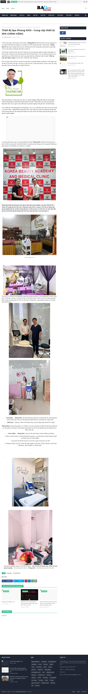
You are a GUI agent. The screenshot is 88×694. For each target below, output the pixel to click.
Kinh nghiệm (47, 669)
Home (3, 8)
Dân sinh (46, 664)
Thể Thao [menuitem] (68, 15)
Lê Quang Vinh (7, 37)
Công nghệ (9, 573)
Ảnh (32, 685)
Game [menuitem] (28, 15)
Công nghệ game (52, 661)
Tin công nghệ (53, 677)
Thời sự (39, 677)
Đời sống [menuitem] (12, 19)
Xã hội (46, 680)
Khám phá (40, 669)
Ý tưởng (51, 680)
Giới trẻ (50, 667)
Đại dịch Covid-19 (35, 683)
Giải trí (44, 667)
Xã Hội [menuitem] (4, 19)
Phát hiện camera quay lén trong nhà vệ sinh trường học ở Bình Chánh (37, 1)
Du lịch (40, 664)
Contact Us (83, 691)
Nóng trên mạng (50, 672)
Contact (13, 8)
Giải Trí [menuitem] (35, 15)
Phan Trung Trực (28, 691)
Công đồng (34, 664)
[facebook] (85, 8)
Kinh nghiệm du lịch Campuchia (76, 56)
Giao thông (39, 667)
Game (33, 667)
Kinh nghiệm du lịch (36, 672)
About (7, 8)
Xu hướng (41, 680)
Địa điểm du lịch (45, 683)
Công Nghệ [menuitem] (13, 15)
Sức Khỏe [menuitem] (60, 15)
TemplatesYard (12, 691)
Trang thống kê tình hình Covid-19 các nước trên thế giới (77, 43)
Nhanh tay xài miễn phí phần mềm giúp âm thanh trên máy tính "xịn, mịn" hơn (29, 603)
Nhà (44, 672)
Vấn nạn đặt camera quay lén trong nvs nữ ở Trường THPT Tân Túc (18, 669)
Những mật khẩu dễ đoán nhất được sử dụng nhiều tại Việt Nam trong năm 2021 (48, 603)
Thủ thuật (45, 677)
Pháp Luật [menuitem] (51, 15)
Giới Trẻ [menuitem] (43, 15)
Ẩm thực (37, 685)
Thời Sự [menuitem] (77, 15)
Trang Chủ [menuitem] (5, 15)
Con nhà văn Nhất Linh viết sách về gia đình (76, 50)
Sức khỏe (49, 675)
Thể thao (34, 677)
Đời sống (53, 683)
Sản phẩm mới (10, 27)
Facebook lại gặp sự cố (8, 601)
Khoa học (34, 669)
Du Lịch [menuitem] (22, 15)
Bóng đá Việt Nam (35, 661)
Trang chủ (4, 27)
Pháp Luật (34, 675)
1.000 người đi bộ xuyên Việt (75, 63)
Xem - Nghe (34, 680)
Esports (51, 664)
